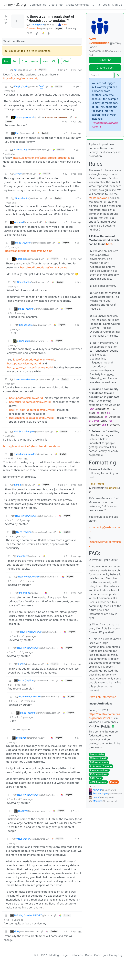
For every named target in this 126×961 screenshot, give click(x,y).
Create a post (105, 67)
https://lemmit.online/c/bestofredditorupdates (41, 157)
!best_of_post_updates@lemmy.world (30, 367)
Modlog (113, 782)
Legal (65, 955)
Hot (6, 61)
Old (54, 61)
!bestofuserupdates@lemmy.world (34, 359)
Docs (88, 955)
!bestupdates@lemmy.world (24, 363)
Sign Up (117, 4)
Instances (77, 955)
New (45, 61)
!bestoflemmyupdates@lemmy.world (31, 417)
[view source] (48, 33)
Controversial (30, 61)
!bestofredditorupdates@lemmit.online (28, 250)
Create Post (56, 4)
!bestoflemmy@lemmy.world (20, 78)
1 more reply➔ (20, 729)
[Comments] (17, 21)
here (109, 244)
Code (97, 955)
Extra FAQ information (102, 697)
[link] (37, 33)
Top (15, 61)
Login (106, 4)
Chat (66, 61)
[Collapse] (6, 69)
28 (31, 33)
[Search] (98, 4)
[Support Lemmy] (93, 4)
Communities (38, 4)
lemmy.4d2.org (14, 5)
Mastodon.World (99, 198)
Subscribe (105, 60)
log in (24, 50)
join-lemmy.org (113, 955)
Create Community (77, 4)
